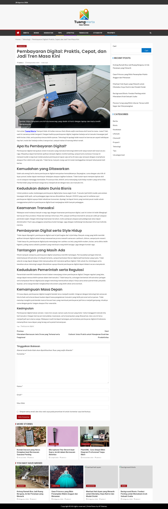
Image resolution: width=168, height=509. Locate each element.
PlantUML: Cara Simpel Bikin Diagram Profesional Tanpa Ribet (93, 452)
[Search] (150, 33)
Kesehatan (48, 33)
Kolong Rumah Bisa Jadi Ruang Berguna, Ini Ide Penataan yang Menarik (30, 493)
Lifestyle (70, 33)
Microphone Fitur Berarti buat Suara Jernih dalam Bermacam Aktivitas (62, 452)
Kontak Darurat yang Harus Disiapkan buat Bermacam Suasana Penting (28, 452)
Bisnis (36, 33)
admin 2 (21, 62)
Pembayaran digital (27, 326)
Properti (111, 33)
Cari (114, 46)
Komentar (21, 354)
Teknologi (83, 33)
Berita (26, 33)
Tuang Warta (30, 131)
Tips (60, 33)
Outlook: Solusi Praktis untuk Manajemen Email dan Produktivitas (88, 334)
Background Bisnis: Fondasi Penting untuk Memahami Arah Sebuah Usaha (134, 493)
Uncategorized (119, 155)
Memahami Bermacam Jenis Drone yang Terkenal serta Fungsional (38, 334)
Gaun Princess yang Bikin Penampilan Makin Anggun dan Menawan (64, 493)
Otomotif (97, 33)
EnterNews (91, 506)
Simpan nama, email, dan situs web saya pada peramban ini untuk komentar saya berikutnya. (55, 411)
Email (19, 395)
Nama (20, 386)
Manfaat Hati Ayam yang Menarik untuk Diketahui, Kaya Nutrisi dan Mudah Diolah (100, 493)
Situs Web (21, 403)
